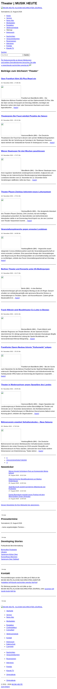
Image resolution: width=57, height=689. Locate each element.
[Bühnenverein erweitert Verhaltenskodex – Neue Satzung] (11, 441)
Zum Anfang (5, 687)
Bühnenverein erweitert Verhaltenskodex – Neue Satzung (26, 422)
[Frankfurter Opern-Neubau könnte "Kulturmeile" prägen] (11, 367)
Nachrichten (10, 36)
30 (26, 460)
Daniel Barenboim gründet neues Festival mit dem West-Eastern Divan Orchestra (27, 495)
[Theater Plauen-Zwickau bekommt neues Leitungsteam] (11, 211)
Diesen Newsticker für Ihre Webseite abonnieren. (20, 505)
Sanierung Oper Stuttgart (10, 559)
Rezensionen (11, 41)
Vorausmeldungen (13, 39)
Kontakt (9, 638)
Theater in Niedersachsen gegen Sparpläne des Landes (26, 384)
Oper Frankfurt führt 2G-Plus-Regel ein (18, 78)
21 (9, 460)
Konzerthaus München (9, 557)
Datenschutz (10, 644)
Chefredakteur (11, 627)
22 (11, 460)
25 (16, 460)
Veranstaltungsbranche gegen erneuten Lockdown (24, 229)
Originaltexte (11, 675)
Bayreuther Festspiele (9, 550)
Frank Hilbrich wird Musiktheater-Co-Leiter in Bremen (25, 310)
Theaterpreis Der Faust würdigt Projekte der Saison (24, 116)
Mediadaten (10, 23)
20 (7, 460)
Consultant (10, 630)
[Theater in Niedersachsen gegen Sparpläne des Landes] (11, 404)
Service (9, 18)
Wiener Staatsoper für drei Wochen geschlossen (23, 151)
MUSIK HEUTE (17, 684)
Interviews (10, 43)
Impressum (10, 32)
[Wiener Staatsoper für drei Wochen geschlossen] (11, 170)
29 (24, 460)
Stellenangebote (12, 28)
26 (18, 460)
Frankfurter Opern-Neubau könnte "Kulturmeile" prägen (26, 347)
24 (15, 460)
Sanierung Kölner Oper (9, 554)
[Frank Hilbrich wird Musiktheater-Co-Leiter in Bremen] (11, 329)
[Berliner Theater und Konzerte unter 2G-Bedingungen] (11, 288)
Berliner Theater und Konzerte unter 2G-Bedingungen (25, 269)
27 (20, 460)
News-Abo (10, 20)
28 (22, 460)
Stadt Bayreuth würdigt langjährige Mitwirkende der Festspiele (27, 488)
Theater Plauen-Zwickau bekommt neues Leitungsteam (26, 192)
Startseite (9, 611)
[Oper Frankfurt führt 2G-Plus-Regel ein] (11, 98)
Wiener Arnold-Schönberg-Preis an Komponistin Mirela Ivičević (28, 472)
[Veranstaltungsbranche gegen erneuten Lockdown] (11, 249)
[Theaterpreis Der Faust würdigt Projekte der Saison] (11, 135)
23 (13, 460)
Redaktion (10, 25)
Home (8, 16)
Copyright (9, 646)
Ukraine (4, 552)
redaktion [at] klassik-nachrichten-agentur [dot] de (19, 582)
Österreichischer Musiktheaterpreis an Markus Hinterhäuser (25, 480)
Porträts (9, 46)
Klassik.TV (10, 48)
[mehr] (16, 108)
